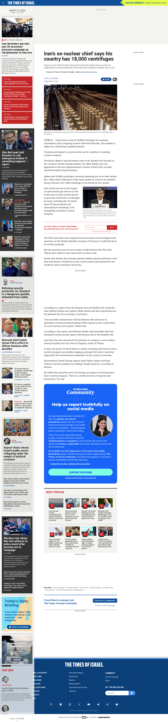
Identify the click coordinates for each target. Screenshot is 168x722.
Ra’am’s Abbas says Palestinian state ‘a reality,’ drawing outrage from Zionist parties (88, 543)
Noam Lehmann (10, 578)
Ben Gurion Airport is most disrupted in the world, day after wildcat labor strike (17, 504)
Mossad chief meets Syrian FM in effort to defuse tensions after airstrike (15, 344)
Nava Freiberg (7, 352)
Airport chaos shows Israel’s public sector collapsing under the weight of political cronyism (16, 453)
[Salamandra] (104, 717)
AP (47, 78)
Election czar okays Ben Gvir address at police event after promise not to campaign (15, 544)
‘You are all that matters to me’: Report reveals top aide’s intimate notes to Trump (55, 543)
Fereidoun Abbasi (72, 588)
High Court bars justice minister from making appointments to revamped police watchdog (17, 574)
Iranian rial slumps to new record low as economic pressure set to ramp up (16, 106)
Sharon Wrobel (10, 485)
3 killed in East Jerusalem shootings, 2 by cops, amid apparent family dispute (15, 585)
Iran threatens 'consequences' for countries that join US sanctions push (16, 119)
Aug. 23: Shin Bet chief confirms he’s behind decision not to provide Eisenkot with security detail (23, 207)
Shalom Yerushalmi (16, 283)
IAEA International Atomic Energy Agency (70, 590)
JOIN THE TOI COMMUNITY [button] (105, 601)
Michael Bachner (21, 215)
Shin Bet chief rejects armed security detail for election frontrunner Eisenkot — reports (23, 225)
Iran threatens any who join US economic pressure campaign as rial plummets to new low (17, 48)
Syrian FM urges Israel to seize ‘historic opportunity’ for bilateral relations (23, 404)
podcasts (35, 695)
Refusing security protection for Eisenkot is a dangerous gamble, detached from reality (16, 293)
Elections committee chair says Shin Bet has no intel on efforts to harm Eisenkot (23, 188)
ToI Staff (54, 78)
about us (72, 680)
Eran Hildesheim (17, 442)
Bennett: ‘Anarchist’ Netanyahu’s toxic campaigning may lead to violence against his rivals (89, 514)
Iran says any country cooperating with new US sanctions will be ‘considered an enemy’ (56, 515)
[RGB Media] (85, 717)
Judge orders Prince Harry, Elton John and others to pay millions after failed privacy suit (105, 543)
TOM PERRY (17, 410)
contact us (72, 691)
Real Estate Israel (39, 687)
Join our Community (134, 3)
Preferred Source (90, 72)
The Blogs (36, 691)
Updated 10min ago (16, 40)
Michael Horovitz (21, 195)
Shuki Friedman (6, 685)
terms (109, 231)
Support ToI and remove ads (156, 3)
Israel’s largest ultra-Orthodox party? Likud (15, 689)
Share (107, 79)
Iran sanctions (84, 588)
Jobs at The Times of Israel (78, 687)
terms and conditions (76, 673)
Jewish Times (37, 676)
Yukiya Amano (50, 590)
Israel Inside (36, 680)
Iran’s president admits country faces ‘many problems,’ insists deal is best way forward (71, 515)
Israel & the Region (58, 588)
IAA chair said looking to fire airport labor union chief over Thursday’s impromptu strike (16, 492)
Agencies (19, 379)
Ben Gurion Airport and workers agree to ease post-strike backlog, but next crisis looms (17, 481)
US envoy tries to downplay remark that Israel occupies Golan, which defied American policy (23, 373)
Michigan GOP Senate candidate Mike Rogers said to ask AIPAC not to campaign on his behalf (105, 515)
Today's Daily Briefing (16, 603)
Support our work (80, 472)
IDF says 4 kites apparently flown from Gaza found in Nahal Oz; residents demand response (72, 543)
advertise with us (74, 684)
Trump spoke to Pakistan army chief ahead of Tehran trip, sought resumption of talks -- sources (17, 94)
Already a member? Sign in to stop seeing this (80, 478)
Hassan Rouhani (95, 588)
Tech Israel (36, 684)
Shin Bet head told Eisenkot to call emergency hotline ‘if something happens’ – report (15, 158)
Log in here (111, 605)
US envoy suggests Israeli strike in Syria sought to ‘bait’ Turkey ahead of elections (22, 388)
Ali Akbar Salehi (108, 588)
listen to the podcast (20, 627)
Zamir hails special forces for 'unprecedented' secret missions (16, 83)
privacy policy (73, 676)
